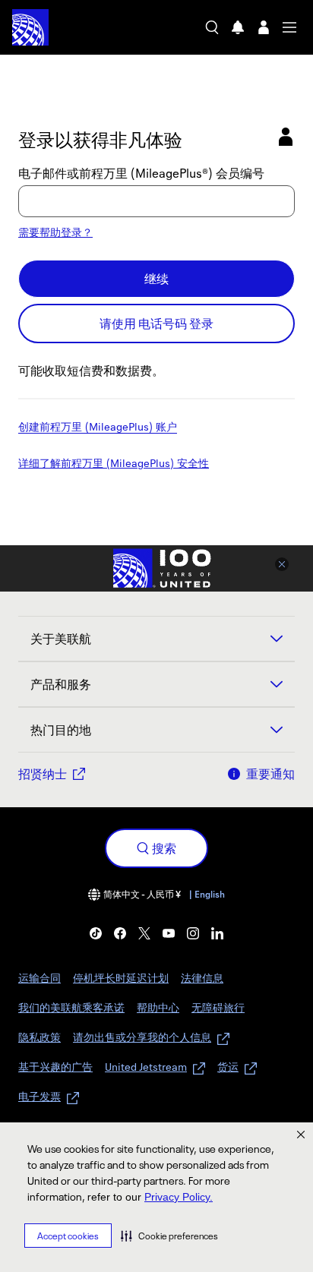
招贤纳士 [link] (42, 773)
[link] (96, 933)
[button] (169, 1235)
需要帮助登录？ (55, 232)
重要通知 (270, 773)
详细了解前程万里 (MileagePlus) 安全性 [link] (113, 464)
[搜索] (212, 27)
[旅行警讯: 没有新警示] (237, 27)
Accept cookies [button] (68, 1235)
